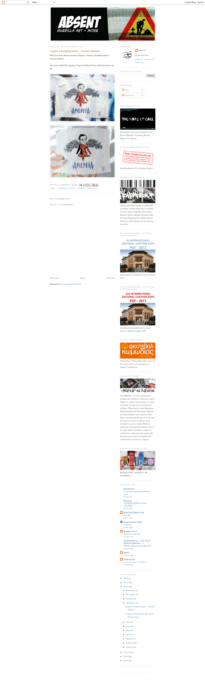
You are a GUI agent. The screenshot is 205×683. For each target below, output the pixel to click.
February (130, 642)
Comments (129, 95)
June (128, 626)
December (130, 590)
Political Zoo (129, 559)
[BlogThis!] (87, 185)
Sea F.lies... (127, 515)
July (128, 622)
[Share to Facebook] (93, 185)
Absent (142, 50)
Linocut (82, 188)
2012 (125, 586)
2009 (125, 660)
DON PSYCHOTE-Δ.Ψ (133, 512)
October (129, 598)
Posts (126, 89)
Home (82, 277)
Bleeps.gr (127, 500)
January (129, 647)
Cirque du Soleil (67, 188)
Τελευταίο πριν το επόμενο (135, 562)
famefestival (129, 488)
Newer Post (54, 277)
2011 (125, 652)
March (129, 638)
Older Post (110, 277)
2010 (125, 656)
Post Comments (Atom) (72, 284)
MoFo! (126, 552)
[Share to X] (90, 185)
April (128, 634)
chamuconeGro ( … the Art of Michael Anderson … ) (136, 542)
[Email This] (84, 185)
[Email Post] (80, 185)
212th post (127, 524)
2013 (125, 582)
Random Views (130, 531)
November (130, 594)
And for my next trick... (132, 534)
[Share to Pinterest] (96, 185)
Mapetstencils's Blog (132, 521)
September (131, 602)
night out (92, 188)
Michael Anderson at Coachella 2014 (137, 545)
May (128, 630)
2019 (125, 578)
